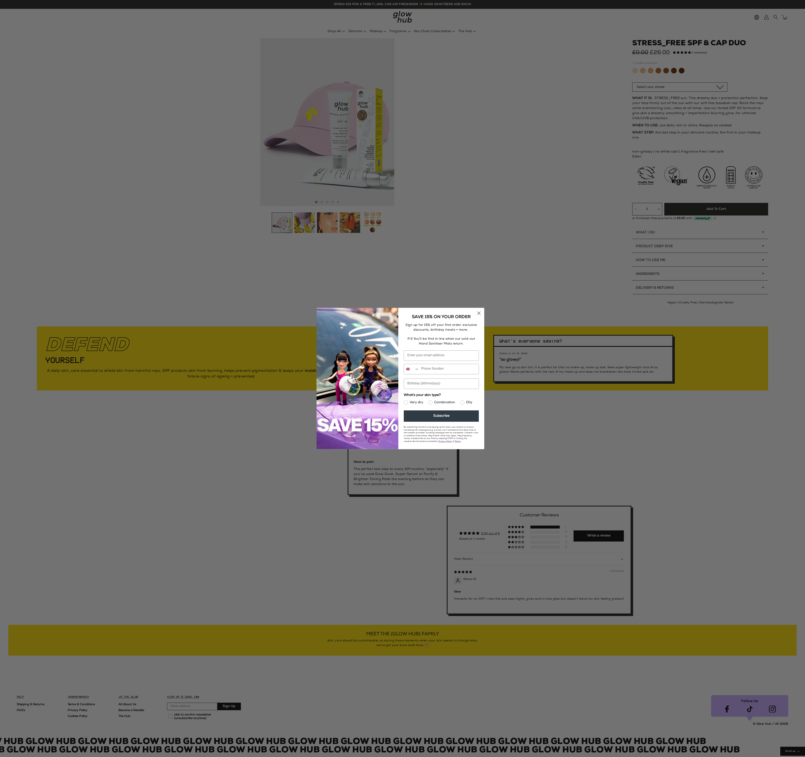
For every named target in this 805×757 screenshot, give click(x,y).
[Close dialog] (479, 313)
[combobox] (411, 369)
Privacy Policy (445, 441)
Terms (458, 441)
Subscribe (441, 416)
